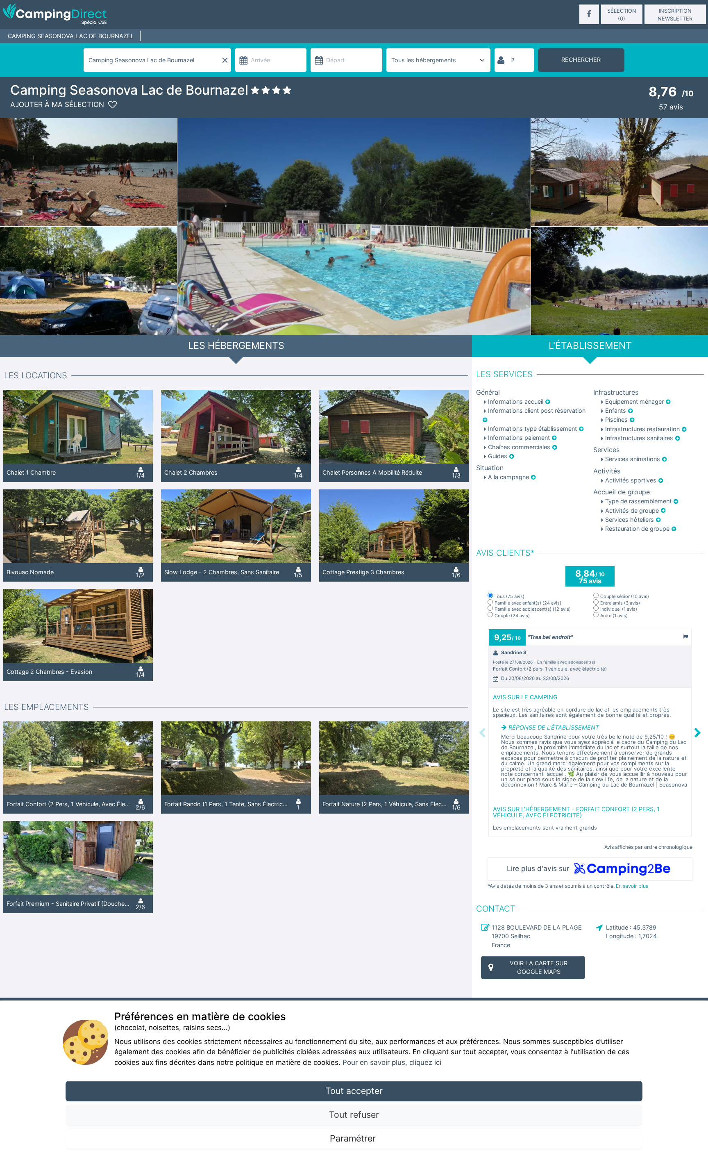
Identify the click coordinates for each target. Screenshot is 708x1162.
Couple (512, 616)
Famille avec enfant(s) (528, 603)
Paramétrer (354, 1138)
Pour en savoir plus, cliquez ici (392, 1062)
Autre (614, 616)
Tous (509, 596)
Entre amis (620, 603)
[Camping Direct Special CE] (117, 14)
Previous (482, 733)
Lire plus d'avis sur (539, 868)
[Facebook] (589, 14)
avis (671, 106)
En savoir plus (632, 886)
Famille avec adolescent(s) (533, 609)
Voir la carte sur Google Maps (538, 968)
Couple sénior (624, 596)
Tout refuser (354, 1114)
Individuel (618, 609)
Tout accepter (354, 1090)
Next (698, 733)
